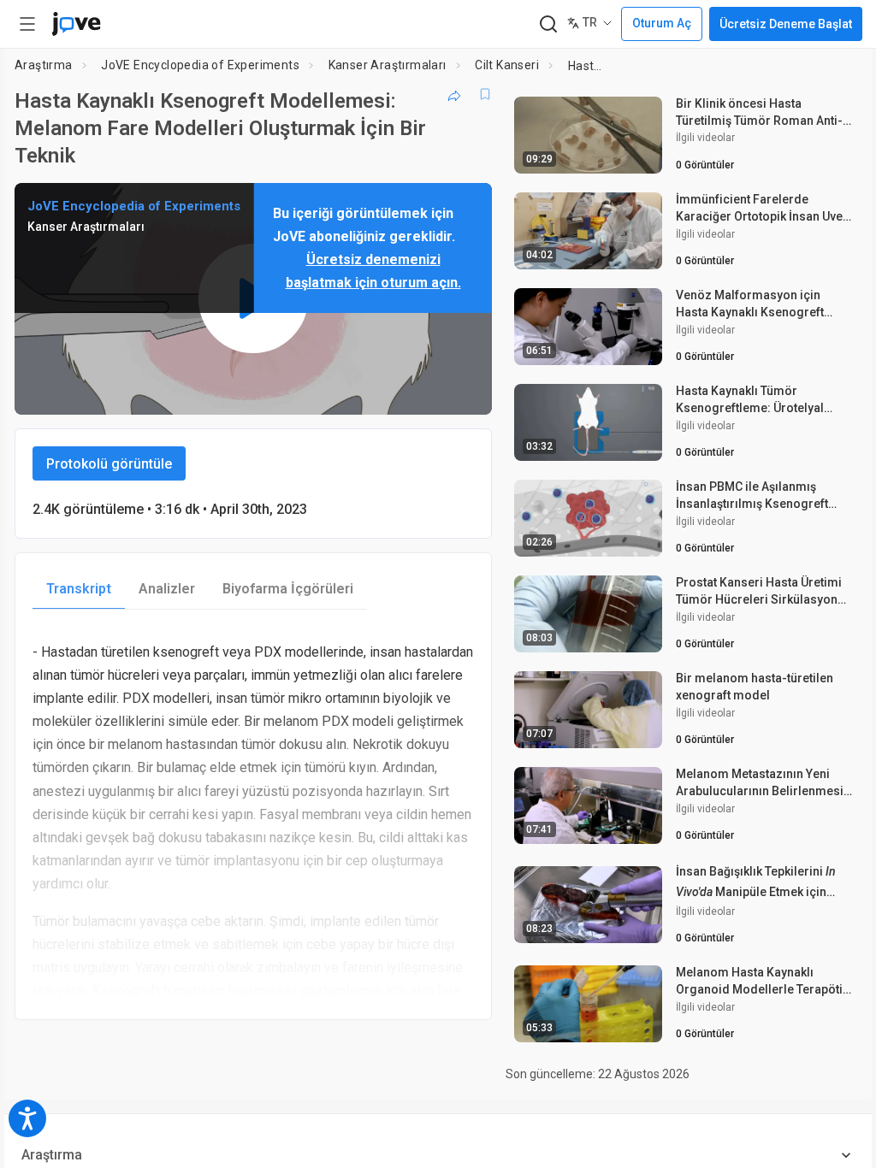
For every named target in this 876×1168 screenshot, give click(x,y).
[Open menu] (27, 24)
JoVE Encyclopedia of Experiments (200, 65)
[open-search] (548, 24)
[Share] (454, 94)
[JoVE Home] (76, 24)
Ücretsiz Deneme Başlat (785, 24)
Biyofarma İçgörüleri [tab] (287, 589)
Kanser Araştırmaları (387, 65)
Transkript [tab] (78, 589)
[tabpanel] (253, 815)
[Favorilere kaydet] (485, 94)
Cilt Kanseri (507, 65)
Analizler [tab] (167, 589)
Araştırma (44, 65)
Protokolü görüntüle (109, 464)
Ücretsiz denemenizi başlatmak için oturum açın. (373, 271)
